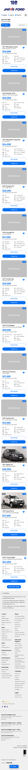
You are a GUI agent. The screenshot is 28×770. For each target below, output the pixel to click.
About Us (17, 675)
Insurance (17, 636)
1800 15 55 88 (8, 717)
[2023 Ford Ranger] (14, 315)
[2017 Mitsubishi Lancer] (14, 36)
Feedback (17, 689)
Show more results (14, 586)
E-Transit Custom (6, 677)
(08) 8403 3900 (8, 732)
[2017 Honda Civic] (14, 268)
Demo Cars (17, 624)
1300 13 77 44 (8, 726)
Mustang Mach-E (6, 647)
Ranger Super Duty (6, 622)
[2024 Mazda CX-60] (14, 83)
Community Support (20, 683)
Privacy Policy (18, 695)
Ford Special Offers (19, 616)
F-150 (3, 624)
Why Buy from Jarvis (20, 681)
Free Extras (17, 651)
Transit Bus (4, 638)
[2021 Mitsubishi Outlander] (14, 129)
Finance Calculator (19, 632)
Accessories (18, 664)
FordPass (17, 679)
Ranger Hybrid (5, 620)
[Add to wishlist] (23, 48)
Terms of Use (18, 697)
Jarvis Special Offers (20, 618)
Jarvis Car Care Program (18, 648)
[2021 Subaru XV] (14, 454)
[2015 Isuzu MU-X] (14, 500)
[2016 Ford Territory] (14, 361)
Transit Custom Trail (7, 632)
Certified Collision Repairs (19, 655)
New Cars (17, 622)
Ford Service (18, 643)
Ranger (3, 616)
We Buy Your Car (19, 687)
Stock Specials (18, 620)
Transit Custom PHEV (7, 675)
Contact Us (14, 70)
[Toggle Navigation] (26, 15)
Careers (17, 677)
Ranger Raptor (5, 618)
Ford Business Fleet (20, 634)
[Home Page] (14, 3)
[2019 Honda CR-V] (14, 175)
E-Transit (4, 671)
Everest (3, 645)
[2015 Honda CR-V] (14, 408)
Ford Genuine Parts (19, 658)
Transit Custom (5, 630)
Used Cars (17, 626)
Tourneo (4, 634)
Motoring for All (19, 685)
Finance (17, 630)
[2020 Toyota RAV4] (14, 547)
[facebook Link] (3, 707)
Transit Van (4, 636)
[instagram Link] (7, 707)
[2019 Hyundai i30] (14, 222)
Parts (16, 653)
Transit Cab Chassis (6, 640)
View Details (14, 66)
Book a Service (18, 645)
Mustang (4, 662)
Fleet (16, 628)
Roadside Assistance (20, 666)
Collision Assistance (20, 668)
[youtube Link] (5, 707)
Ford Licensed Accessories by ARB (20, 661)
